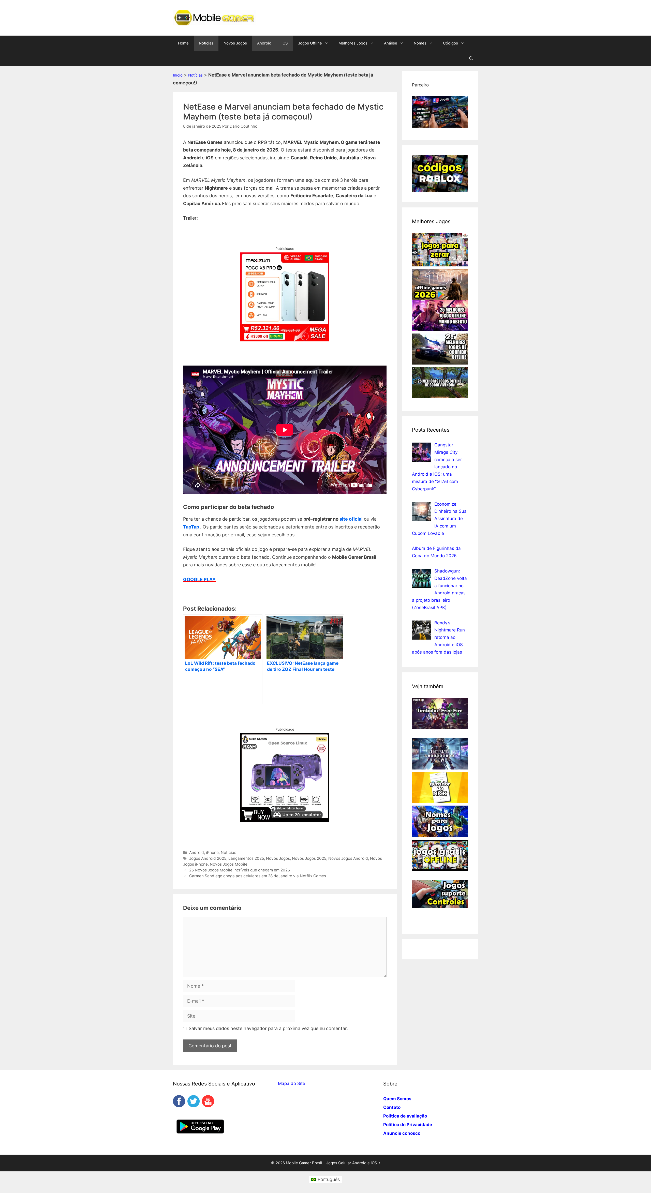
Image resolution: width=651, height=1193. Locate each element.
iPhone (212, 852)
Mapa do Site (291, 1083)
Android (264, 43)
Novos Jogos (235, 43)
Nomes (420, 43)
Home (183, 43)
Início (178, 75)
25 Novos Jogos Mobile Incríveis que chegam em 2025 (239, 870)
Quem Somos (397, 1098)
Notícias (206, 43)
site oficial (351, 519)
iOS (285, 43)
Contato (392, 1107)
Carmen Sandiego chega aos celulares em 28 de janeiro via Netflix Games (257, 875)
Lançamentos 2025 (246, 858)
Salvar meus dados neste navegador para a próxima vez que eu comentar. (268, 1028)
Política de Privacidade (407, 1124)
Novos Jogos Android (348, 858)
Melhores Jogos (352, 43)
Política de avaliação (405, 1116)
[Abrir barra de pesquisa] (471, 58)
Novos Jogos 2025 (309, 858)
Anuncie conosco (401, 1133)
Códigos (450, 43)
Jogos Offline (310, 43)
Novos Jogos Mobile (228, 864)
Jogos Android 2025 (207, 858)
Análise (390, 43)
